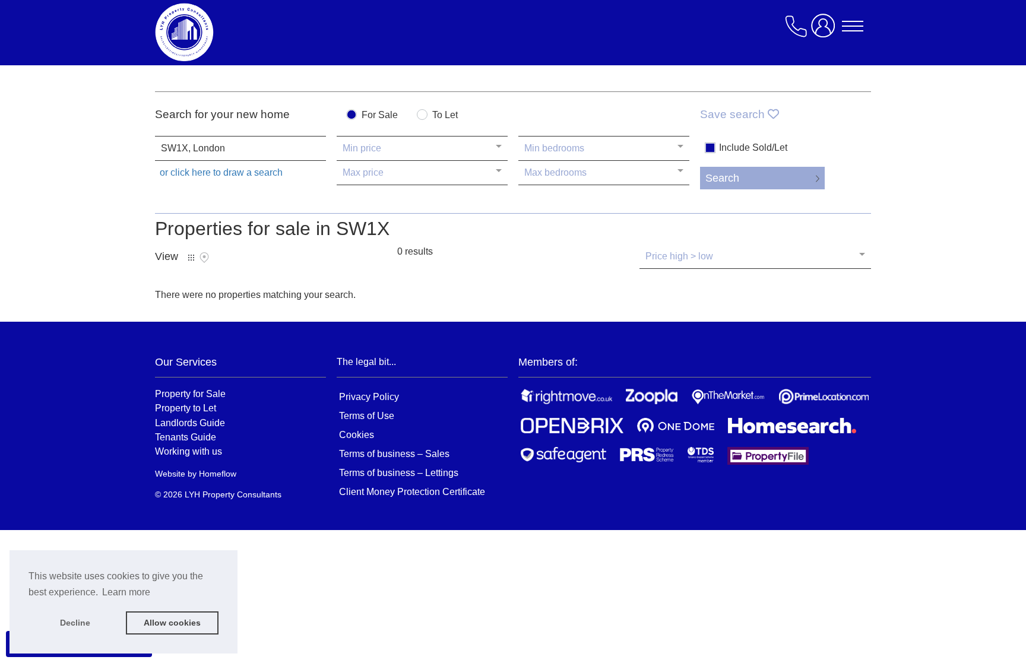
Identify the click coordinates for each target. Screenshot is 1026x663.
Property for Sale (190, 393)
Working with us (188, 451)
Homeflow (217, 473)
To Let (445, 115)
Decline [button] (75, 622)
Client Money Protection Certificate (412, 492)
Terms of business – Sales (394, 454)
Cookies (356, 435)
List (191, 257)
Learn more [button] (126, 592)
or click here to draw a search (221, 172)
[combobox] (240, 148)
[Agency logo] (250, 32)
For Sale (380, 115)
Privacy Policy (369, 397)
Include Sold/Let (753, 148)
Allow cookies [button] (172, 622)
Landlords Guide (190, 422)
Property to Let (185, 407)
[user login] (825, 30)
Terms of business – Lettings (398, 473)
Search (722, 178)
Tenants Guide (185, 437)
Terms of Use (366, 416)
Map (204, 257)
